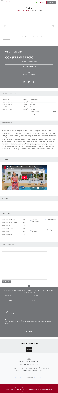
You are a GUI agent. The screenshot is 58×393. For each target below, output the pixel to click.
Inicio (18, 10)
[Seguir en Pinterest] (30, 373)
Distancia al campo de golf (9, 222)
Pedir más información (29, 66)
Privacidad (34, 370)
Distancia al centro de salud (8, 226)
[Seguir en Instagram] (28, 373)
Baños (32, 102)
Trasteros (33, 107)
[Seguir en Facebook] (24, 373)
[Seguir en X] (26, 373)
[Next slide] (53, 26)
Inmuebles (27, 10)
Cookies (40, 370)
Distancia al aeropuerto (8, 219)
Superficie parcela (7, 109)
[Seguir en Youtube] (32, 373)
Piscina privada (34, 111)
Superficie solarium (7, 107)
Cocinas (32, 104)
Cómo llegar (6, 281)
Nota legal (28, 370)
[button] (6, 42)
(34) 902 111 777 (14, 368)
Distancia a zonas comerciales (7, 235)
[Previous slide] (5, 26)
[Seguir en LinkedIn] (34, 373)
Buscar (42, 2)
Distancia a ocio (6, 231)
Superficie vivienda (7, 102)
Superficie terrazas (7, 104)
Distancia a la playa (7, 228)
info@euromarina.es (44, 368)
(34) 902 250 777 (34, 368)
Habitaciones (34, 99)
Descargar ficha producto (29, 61)
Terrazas (32, 109)
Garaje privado (34, 114)
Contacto (51, 2)
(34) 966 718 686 (23, 368)
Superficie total (6, 99)
